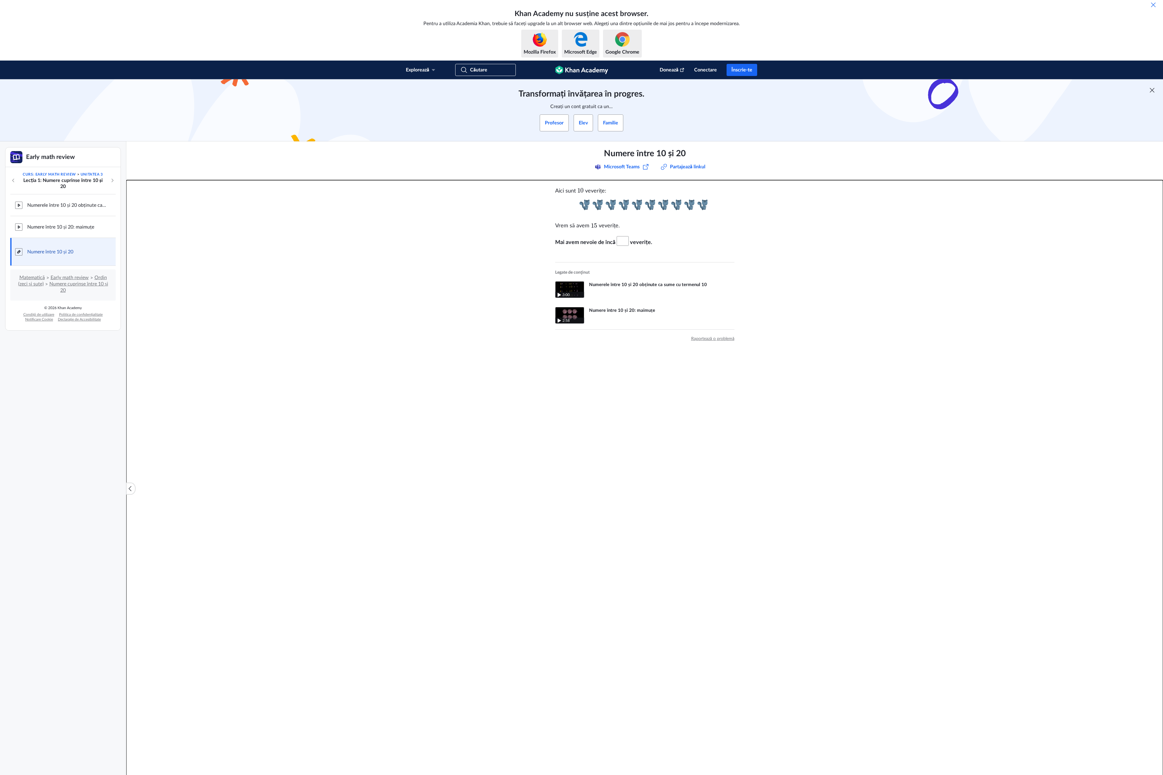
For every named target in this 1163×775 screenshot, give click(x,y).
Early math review (70, 277)
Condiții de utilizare (38, 314)
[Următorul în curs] (112, 180)
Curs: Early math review (49, 174)
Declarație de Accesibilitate (79, 319)
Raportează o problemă (712, 339)
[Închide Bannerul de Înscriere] (1152, 90)
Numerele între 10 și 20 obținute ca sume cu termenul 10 (66, 205)
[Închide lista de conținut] (131, 489)
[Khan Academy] (581, 70)
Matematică (32, 277)
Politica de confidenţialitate (81, 314)
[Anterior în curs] (13, 180)
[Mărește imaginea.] (645, 204)
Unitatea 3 (92, 174)
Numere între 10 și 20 (50, 251)
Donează (669, 70)
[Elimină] (1153, 5)
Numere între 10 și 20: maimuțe (60, 227)
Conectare (705, 70)
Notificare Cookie (39, 319)
